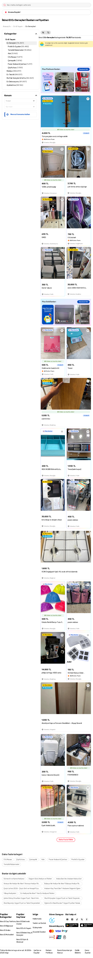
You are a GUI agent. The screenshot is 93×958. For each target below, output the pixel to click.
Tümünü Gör (83, 69)
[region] (66, 82)
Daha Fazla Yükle (66, 840)
